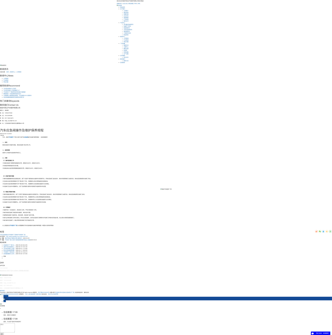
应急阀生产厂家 (70, 292)
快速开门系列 (127, 26)
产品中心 (122, 23)
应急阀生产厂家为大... (9, 245)
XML (139, 3)
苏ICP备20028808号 (43, 292)
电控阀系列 (127, 31)
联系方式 (126, 61)
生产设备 (126, 54)
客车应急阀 (62, 292)
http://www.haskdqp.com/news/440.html (17, 236)
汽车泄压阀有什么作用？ (10, 88)
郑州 (40, 294)
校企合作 (126, 57)
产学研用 (126, 19)
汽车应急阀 (3, 234)
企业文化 (126, 16)
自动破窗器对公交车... (9, 253)
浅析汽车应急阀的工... (9, 247)
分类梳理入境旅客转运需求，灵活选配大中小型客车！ (18, 95)
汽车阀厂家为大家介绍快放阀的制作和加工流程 (17, 240)
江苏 (26, 294)
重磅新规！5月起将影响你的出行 (12, 94)
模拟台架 (126, 48)
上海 (29, 294)
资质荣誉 (126, 17)
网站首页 (122, 7)
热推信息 (119, 3)
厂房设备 (122, 43)
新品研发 (126, 35)
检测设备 (126, 52)
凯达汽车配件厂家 (11, 234)
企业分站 (125, 3)
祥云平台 (50, 294)
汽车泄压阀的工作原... (9, 248)
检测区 (125, 50)
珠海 (32, 294)
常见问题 (126, 42)
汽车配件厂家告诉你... (9, 252)
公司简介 (126, 10)
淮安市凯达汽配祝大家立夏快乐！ (14, 238)
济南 (37, 294)
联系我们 (122, 59)
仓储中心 (126, 47)
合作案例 (122, 55)
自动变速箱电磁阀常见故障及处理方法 (13, 97)
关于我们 (122, 9)
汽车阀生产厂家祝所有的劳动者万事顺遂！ (14, 92)
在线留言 (122, 62)
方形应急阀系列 (128, 29)
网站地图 (130, 3)
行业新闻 (126, 40)
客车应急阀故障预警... (9, 250)
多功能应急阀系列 (128, 24)
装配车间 (126, 45)
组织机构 (126, 12)
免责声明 (55, 294)
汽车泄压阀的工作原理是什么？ (11, 90)
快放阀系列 (127, 28)
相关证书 (126, 21)
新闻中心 (122, 36)
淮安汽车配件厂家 (20, 234)
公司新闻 (126, 38)
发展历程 (126, 14)
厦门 (34, 294)
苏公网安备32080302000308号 (10, 294)
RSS (135, 3)
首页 (7, 72)
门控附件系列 (127, 33)
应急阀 (57, 292)
